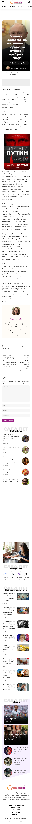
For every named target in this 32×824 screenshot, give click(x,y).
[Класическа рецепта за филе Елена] (23, 661)
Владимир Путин (16, 346)
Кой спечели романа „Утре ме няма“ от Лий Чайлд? (21, 749)
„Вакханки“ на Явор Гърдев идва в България (21, 760)
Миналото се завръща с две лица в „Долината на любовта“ (16, 737)
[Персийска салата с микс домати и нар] (25, 472)
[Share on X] (13, 63)
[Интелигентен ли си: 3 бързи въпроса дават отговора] (23, 596)
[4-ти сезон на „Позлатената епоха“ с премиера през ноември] (25, 438)
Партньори (16, 814)
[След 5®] (16, 2)
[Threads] (26, 576)
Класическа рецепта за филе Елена (8, 661)
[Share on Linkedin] (18, 63)
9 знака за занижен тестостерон (9, 687)
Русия (4, 348)
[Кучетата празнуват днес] (25, 450)
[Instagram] (19, 576)
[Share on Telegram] (21, 63)
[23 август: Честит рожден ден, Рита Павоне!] (23, 624)
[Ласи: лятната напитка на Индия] (23, 647)
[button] (3, 2)
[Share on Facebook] (10, 63)
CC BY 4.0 (20, 74)
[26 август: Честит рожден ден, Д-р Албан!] (25, 481)
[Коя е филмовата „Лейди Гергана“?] (8, 772)
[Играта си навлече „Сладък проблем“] (23, 673)
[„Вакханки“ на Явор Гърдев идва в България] (8, 761)
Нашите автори (16, 805)
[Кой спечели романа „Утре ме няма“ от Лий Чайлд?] (8, 750)
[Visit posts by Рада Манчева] (8, 68)
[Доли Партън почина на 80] (23, 638)
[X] (12, 576)
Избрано (16, 702)
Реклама (16, 812)
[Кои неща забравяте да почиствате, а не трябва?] (23, 610)
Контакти (16, 807)
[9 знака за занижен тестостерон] (23, 687)
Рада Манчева (15, 68)
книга (25, 346)
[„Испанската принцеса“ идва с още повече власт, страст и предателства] (25, 461)
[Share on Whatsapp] (15, 63)
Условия (16, 810)
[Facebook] (6, 576)
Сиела (8, 348)
